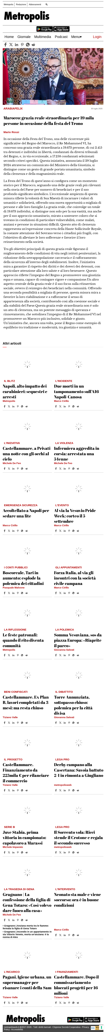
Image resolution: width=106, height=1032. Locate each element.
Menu (75, 37)
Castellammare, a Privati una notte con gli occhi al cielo (26, 453)
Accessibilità (17, 1029)
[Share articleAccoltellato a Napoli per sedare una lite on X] (9, 530)
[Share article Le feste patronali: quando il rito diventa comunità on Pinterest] (18, 655)
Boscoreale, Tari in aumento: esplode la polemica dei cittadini (23, 578)
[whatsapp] (27, 44)
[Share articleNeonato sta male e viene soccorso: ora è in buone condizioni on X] (60, 935)
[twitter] (11, 44)
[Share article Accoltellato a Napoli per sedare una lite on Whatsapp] (22, 530)
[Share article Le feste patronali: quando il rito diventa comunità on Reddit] (26, 655)
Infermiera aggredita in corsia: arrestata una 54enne (76, 453)
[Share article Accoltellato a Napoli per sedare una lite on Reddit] (26, 530)
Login (97, 37)
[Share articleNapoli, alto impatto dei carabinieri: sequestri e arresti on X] (9, 406)
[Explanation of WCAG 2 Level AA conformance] (96, 1029)
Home (9, 37)
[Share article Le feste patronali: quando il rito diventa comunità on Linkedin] (13, 655)
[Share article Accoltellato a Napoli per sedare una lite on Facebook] (4, 530)
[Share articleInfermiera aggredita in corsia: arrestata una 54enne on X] (60, 468)
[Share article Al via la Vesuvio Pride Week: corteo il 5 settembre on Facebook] (56, 530)
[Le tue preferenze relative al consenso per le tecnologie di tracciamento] (101, 1027)
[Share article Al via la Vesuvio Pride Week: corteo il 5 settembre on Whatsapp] (73, 530)
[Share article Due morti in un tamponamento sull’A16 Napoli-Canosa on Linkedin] (65, 406)
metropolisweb (63, 785)
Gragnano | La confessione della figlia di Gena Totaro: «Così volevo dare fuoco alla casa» (27, 902)
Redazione (21, 4)
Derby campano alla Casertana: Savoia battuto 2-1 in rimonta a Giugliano (78, 770)
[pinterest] (22, 44)
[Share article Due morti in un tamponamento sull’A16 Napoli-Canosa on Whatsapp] (73, 406)
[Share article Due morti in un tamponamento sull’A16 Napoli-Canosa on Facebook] (56, 406)
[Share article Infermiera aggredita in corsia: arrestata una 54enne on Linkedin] (65, 468)
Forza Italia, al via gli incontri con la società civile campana (75, 578)
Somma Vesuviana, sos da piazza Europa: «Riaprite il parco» (78, 640)
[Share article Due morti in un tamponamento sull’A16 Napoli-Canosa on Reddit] (78, 406)
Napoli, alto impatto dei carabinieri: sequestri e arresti (25, 391)
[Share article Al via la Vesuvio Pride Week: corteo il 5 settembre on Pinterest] (69, 530)
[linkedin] (16, 44)
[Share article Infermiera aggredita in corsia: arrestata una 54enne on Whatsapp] (73, 468)
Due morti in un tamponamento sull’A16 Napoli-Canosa (76, 391)
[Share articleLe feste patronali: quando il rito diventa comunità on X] (9, 655)
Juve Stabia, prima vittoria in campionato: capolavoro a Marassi (24, 837)
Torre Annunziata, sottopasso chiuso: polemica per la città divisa (73, 705)
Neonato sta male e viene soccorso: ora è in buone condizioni (77, 900)
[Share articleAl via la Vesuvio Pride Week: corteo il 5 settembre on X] (60, 530)
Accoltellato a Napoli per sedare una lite (26, 513)
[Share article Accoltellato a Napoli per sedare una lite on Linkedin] (13, 530)
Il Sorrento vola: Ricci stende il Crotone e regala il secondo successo (78, 837)
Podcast (61, 37)
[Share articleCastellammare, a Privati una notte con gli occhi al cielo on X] (9, 468)
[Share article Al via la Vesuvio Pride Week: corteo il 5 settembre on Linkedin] (65, 530)
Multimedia (42, 37)
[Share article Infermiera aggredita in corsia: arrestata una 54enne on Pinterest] (69, 468)
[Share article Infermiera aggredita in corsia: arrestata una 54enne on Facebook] (56, 468)
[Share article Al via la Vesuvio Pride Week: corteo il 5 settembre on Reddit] (78, 530)
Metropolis (8, 4)
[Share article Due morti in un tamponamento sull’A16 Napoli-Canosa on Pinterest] (69, 406)
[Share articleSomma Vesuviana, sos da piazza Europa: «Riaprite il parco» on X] (60, 655)
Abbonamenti (35, 4)
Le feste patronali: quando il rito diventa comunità (23, 640)
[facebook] (5, 44)
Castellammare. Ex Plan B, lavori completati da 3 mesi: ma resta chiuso (26, 702)
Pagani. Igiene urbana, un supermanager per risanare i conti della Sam (27, 982)
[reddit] (33, 44)
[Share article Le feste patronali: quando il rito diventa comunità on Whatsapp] (22, 655)
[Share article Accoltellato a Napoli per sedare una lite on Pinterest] (18, 530)
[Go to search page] (47, 4)
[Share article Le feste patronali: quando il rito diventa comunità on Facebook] (4, 655)
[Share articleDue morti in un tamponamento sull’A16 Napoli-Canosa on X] (60, 406)
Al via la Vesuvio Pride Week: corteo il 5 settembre (75, 516)
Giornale (24, 37)
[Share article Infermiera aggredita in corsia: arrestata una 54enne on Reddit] (78, 468)
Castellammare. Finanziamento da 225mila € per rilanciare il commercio (26, 772)
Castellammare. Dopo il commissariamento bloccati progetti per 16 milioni (76, 985)
